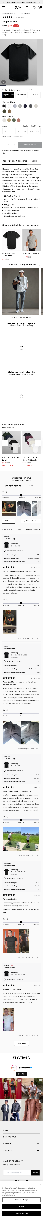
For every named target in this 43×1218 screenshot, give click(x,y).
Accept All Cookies (21, 1213)
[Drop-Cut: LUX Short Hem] (11, 240)
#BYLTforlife (21, 1057)
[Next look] (40, 264)
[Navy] (25, 106)
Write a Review (33, 521)
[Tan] (9, 111)
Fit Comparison (35, 90)
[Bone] (36, 106)
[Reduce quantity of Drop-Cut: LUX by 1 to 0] (3, 145)
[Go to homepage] (21, 7)
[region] (21, 508)
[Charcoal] (30, 106)
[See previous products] (5, 443)
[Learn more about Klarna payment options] (3, 153)
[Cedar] (19, 120)
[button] (13, 17)
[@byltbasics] (14, 1067)
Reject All (21, 1207)
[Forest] (4, 111)
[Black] (4, 106)
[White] (9, 106)
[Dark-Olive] (14, 120)
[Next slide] (39, 2)
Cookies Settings (21, 1200)
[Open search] (34, 7)
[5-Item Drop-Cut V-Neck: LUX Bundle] (31, 442)
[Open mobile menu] (3, 7)
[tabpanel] (21, 192)
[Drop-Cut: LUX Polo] (31, 240)
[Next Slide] (39, 508)
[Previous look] (36, 264)
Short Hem (21, 95)
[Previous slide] (3, 2)
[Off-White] (4, 120)
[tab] (14, 161)
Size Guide (26, 126)
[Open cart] (39, 7)
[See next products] (38, 443)
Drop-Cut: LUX (15, 546)
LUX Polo (34, 95)
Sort (20, 530)
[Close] (40, 1184)
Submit (35, 1172)
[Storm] (15, 106)
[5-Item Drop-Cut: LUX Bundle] (11, 442)
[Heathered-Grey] (20, 106)
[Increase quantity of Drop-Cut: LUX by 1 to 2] (14, 145)
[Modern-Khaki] (9, 120)
